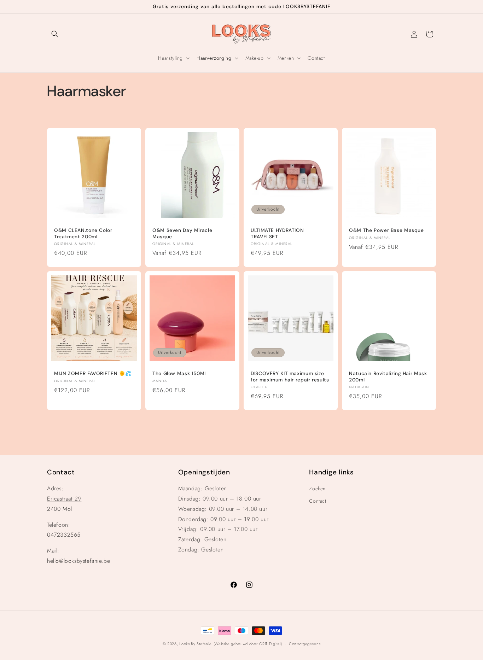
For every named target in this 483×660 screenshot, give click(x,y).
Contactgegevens (305, 644)
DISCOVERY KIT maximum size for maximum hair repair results (290, 376)
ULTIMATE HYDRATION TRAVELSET (277, 233)
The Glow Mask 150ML (179, 373)
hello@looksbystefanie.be (78, 561)
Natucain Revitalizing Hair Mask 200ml (388, 376)
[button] (55, 34)
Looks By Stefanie (195, 644)
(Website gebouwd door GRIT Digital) (248, 644)
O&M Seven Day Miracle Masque (182, 233)
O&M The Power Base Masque (386, 230)
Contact (317, 500)
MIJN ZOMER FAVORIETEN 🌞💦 (93, 373)
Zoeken (317, 488)
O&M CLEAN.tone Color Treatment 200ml (83, 233)
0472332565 (64, 535)
